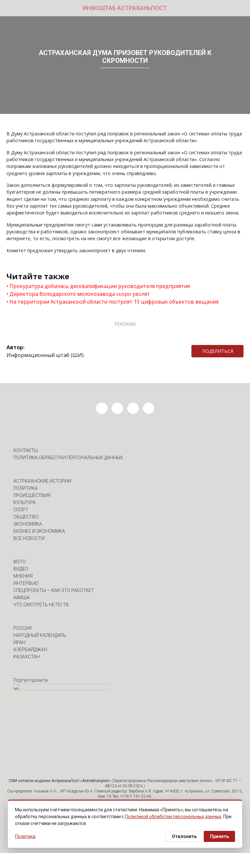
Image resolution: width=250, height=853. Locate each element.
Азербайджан (30, 649)
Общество (25, 516)
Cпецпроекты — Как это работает (53, 590)
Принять (219, 836)
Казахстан (26, 656)
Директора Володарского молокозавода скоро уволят (79, 293)
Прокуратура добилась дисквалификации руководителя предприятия (99, 286)
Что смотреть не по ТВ (41, 604)
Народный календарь (39, 635)
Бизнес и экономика (39, 531)
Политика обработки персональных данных (68, 457)
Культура (24, 502)
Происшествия (31, 495)
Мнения (23, 576)
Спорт (20, 509)
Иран (19, 642)
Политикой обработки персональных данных (173, 816)
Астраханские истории (42, 481)
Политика (25, 488)
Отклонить (184, 836)
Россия (22, 628)
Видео (20, 568)
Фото (19, 561)
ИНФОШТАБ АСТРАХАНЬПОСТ (125, 8)
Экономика (27, 524)
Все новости (29, 538)
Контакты (25, 450)
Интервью (25, 583)
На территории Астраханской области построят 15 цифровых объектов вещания (113, 301)
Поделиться (217, 351)
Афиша (21, 597)
